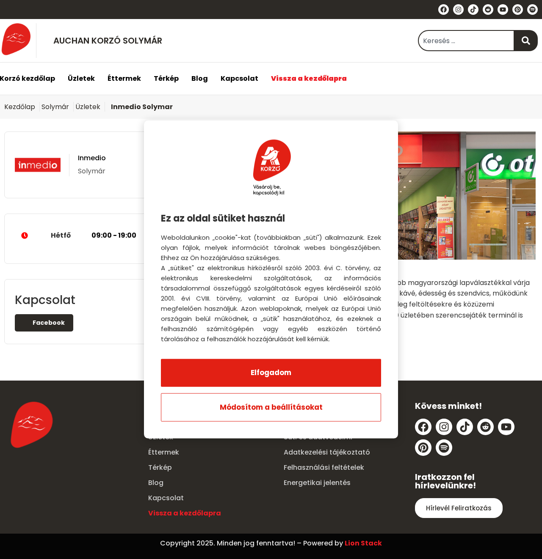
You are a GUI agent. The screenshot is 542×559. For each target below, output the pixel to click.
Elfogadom (271, 372)
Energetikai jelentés (317, 483)
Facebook (48, 322)
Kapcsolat (239, 78)
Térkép (166, 78)
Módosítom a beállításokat (271, 407)
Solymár (55, 107)
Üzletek (81, 78)
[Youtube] (503, 9)
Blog (199, 78)
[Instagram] (458, 9)
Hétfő (93, 235)
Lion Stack (363, 543)
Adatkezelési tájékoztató (327, 452)
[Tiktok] (473, 9)
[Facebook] (443, 9)
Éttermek (124, 78)
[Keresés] (526, 40)
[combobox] (466, 40)
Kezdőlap (19, 107)
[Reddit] (488, 9)
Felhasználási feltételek (324, 467)
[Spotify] (532, 9)
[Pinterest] (517, 9)
